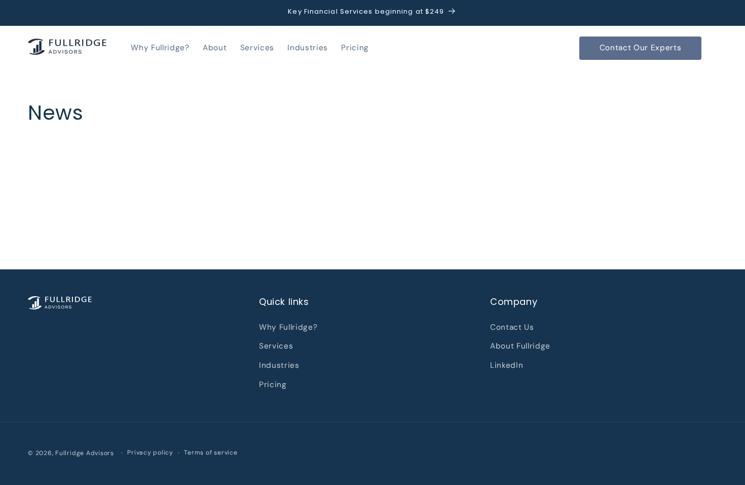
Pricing (273, 384)
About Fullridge (520, 346)
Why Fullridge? (288, 327)
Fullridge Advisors (84, 453)
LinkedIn (506, 365)
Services (276, 346)
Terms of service (210, 452)
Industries (279, 365)
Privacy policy (150, 452)
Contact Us (512, 327)
